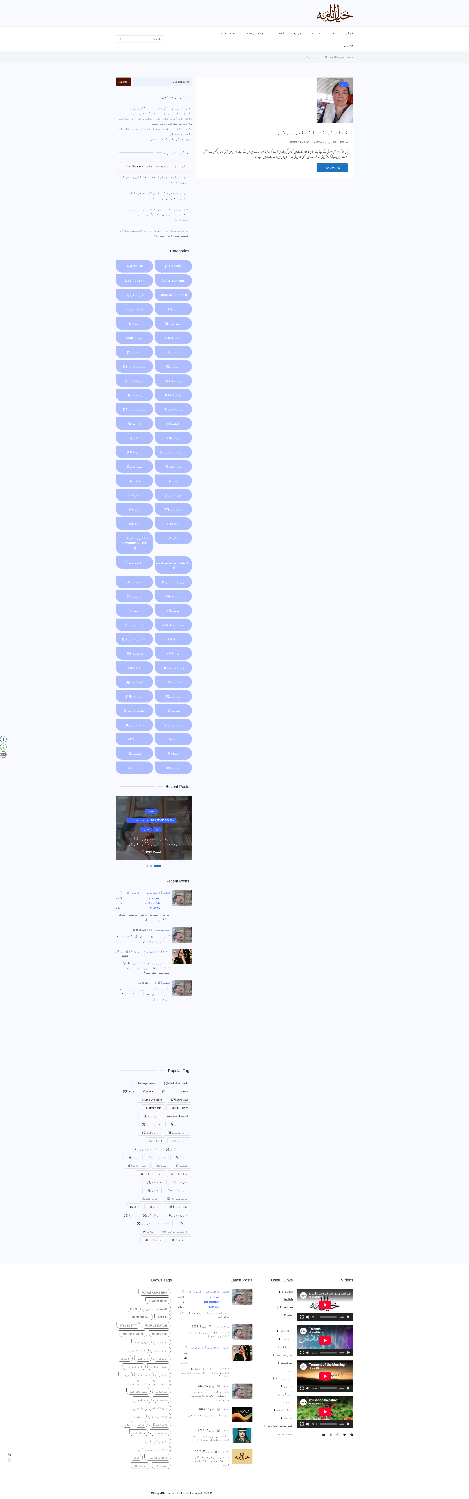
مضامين (173, 710)
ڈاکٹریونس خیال (175, 1231)
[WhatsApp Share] (3, 747)
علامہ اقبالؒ (178, 1206)
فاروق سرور (178, 1215)
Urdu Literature (151, 1099)
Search (123, 81)
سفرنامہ (134, 582)
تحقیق (173, 423)
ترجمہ (133, 1157)
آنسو (173, 309)
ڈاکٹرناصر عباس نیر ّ (153, 1223)
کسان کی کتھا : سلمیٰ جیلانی (312, 132)
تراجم (134, 423)
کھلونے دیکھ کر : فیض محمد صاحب (167, 166)
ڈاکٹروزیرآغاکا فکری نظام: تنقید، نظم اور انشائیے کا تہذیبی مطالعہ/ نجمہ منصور (155, 121)
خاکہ (134, 480)
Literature (173, 280)
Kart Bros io (134, 166)
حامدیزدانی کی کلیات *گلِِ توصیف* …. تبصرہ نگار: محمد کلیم (211, 1461)
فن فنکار (134, 653)
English (134, 266)
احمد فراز (173, 323)
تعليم (134, 437)
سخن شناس (180, 1182)
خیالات (161, 1165)
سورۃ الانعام (177, 1190)
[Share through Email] (3, 754)
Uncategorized (173, 295)
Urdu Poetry (179, 1107)
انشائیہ (134, 352)
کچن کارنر (134, 682)
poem (148, 1091)
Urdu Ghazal (179, 1099)
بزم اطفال (173, 380)
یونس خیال (153, 1239)
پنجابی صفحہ (254, 33)
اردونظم (180, 1140)
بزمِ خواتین (134, 380)
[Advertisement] (154, 1034)
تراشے (173, 437)
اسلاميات (173, 337)
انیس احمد (156, 1157)
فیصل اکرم (151, 1215)
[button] (160, 866)
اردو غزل (150, 1132)
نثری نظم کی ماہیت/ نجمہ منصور (170, 139)
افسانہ (278, 33)
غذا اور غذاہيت (134, 639)
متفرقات (134, 696)
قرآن (349, 33)
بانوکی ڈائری (134, 366)
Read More (332, 167)
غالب (173, 639)
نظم (134, 739)
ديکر (134, 509)
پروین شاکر (173, 409)
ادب (333, 33)
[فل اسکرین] (302, 1317)
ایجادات (173, 366)
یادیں (134, 767)
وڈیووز (173, 767)
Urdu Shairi (153, 1107)
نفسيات (134, 753)
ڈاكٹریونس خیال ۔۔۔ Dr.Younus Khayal (134, 543)
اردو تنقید (151, 1124)
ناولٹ (173, 739)
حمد (173, 480)
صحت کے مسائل (173, 624)
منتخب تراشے (134, 710)
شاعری (348, 45)
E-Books (173, 266)
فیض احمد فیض (173, 667)
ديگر (173, 523)
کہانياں (173, 696)
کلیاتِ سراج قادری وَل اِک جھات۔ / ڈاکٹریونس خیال (159, 113)
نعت (173, 753)
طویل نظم (150, 1198)
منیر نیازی (173, 724)
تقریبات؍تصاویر (173, 452)
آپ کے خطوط (134, 309)
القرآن (181, 1157)
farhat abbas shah (176, 1083)
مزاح (298, 33)
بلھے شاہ (134, 395)
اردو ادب (150, 1116)
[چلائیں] (348, 1317)
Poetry (134, 280)
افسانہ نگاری (177, 1149)
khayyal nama (145, 1083)
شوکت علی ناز (177, 1198)
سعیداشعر (155, 1182)
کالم (173, 682)
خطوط (134, 495)
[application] (325, 1305)
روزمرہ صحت (134, 562)
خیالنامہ (179, 1173)
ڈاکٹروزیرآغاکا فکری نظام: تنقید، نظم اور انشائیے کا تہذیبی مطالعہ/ (146, 967)
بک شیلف (173, 395)
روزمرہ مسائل (173, 582)
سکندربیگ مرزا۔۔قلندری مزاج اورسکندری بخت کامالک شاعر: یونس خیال (155, 131)
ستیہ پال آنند (150, 1173)
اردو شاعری (178, 1132)
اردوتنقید (179, 1124)
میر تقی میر (134, 724)
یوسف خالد (179, 1239)
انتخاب (173, 352)
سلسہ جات (228, 33)
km (342, 142)
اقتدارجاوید (145, 1149)
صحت (134, 610)
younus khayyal (177, 1116)
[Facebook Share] (3, 739)
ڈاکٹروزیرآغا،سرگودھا (171, 565)
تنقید (316, 33)
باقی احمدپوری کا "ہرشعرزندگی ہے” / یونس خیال (159, 108)
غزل (173, 653)
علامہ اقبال (134, 624)
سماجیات (134, 596)
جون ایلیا (173, 466)
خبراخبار (173, 495)
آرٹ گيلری (134, 295)
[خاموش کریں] (308, 1317)
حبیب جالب (134, 466)
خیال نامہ (173, 509)
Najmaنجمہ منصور (175, 1091)
